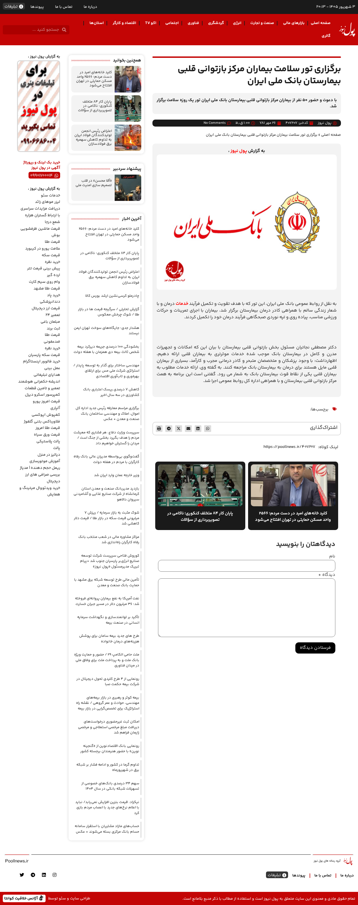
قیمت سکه (51, 255)
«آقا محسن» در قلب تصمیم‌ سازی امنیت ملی (94, 183)
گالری (326, 36)
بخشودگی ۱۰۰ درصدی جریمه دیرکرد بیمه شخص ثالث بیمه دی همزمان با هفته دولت (106, 349)
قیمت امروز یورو (46, 401)
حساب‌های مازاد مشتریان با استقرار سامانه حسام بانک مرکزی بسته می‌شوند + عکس (107, 829)
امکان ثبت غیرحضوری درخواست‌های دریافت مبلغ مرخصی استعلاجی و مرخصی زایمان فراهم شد (108, 727)
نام (332, 556)
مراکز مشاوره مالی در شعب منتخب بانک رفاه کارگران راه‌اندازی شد (108, 539)
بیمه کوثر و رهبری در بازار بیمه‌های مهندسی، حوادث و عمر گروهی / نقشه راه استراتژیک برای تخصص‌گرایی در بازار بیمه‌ (107, 703)
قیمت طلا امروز (48, 428)
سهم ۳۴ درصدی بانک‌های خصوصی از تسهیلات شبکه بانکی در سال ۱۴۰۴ (110, 786)
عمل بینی (52, 368)
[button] (207, 428)
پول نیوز (238, 151)
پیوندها (37, 7)
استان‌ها (97, 23)
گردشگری (216, 23)
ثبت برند (53, 329)
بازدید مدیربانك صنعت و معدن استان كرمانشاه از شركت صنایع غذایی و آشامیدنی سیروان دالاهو (106, 494)
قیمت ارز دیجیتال (46, 308)
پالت (56, 448)
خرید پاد (53, 295)
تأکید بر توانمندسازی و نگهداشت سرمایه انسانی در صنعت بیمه (108, 620)
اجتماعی (172, 23)
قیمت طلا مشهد (47, 289)
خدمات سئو (50, 196)
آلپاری (55, 408)
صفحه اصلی (321, 23)
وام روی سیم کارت (44, 282)
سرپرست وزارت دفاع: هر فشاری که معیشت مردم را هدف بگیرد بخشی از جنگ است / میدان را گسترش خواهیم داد (106, 438)
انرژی (237, 23)
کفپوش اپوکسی (46, 415)
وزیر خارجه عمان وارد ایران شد (116, 475)
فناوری (193, 23)
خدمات (182, 303)
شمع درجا (52, 222)
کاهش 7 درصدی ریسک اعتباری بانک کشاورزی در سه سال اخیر (111, 392)
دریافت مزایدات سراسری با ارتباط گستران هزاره (40, 212)
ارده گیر (53, 275)
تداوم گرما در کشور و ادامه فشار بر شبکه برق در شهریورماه (107, 767)
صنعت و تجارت (262, 23)
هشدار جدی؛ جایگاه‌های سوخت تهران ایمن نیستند (106, 330)
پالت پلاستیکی (48, 441)
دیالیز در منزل (48, 455)
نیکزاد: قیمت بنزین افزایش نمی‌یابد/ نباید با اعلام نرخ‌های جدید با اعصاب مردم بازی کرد (107, 807)
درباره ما (90, 7)
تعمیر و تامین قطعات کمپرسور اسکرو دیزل (42, 391)
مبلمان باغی (50, 322)
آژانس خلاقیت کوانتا (21, 898)
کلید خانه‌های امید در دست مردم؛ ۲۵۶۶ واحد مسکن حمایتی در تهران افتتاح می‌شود (94, 79)
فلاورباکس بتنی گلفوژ (42, 422)
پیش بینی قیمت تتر (43, 268)
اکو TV (150, 23)
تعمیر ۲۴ (53, 315)
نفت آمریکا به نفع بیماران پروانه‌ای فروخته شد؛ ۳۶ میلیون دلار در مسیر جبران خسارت (107, 601)
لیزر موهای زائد (47, 202)
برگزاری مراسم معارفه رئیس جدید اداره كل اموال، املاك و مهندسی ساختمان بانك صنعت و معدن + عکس (107, 413)
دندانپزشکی (50, 302)
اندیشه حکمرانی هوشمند (39, 382)
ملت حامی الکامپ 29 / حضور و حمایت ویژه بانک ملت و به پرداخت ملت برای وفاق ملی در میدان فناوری (106, 660)
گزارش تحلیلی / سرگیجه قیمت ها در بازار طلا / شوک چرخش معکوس (108, 312)
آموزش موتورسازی (44, 461)
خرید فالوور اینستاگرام (41, 361)
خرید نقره (52, 262)
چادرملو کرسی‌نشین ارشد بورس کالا (112, 296)
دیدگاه (326, 575)
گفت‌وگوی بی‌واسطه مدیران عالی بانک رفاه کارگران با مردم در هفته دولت (106, 459)
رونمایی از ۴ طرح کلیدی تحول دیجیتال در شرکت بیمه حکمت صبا (107, 681)
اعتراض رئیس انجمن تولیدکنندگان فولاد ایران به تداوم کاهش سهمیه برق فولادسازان (93, 137)
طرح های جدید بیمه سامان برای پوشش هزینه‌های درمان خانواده (109, 638)
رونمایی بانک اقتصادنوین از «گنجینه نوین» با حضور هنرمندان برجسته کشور (109, 748)
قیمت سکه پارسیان (44, 355)
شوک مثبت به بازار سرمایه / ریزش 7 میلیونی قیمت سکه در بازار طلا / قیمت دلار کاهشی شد (106, 518)
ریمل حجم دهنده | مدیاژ (40, 468)
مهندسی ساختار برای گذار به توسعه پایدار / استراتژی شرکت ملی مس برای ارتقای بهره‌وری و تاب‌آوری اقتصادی (106, 371)
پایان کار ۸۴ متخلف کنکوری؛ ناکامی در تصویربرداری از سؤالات (95, 106)
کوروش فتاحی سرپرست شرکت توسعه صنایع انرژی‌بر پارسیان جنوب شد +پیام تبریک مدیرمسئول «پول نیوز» (109, 561)
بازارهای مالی (294, 23)
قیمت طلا (52, 242)
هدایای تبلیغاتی (47, 375)
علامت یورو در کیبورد (42, 249)
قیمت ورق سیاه (47, 435)
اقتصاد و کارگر (124, 23)
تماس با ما (63, 7)
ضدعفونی (52, 342)
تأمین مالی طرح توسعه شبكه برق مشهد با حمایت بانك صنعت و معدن (106, 582)
